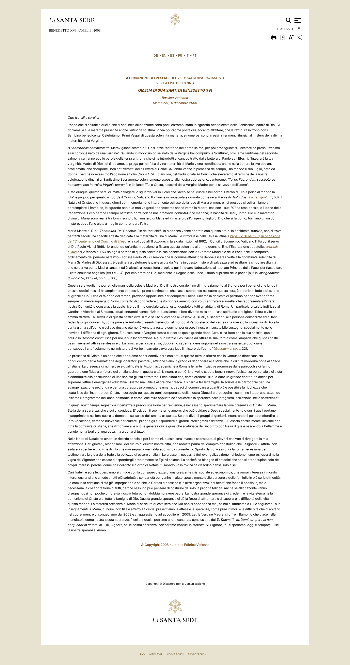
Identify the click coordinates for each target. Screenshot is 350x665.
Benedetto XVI (63, 30)
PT (194, 55)
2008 (97, 30)
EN (164, 55)
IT (187, 55)
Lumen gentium (260, 197)
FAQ (142, 654)
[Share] (300, 38)
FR (180, 55)
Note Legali (156, 654)
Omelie (85, 30)
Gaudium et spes (227, 348)
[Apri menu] (297, 20)
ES (172, 55)
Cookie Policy (175, 654)
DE (156, 55)
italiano (285, 30)
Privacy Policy (197, 654)
